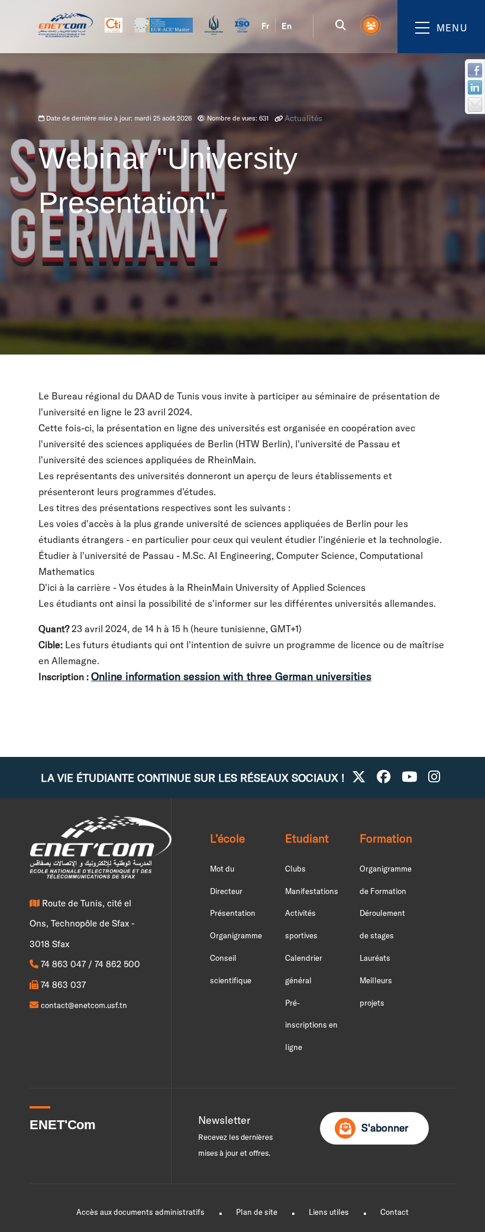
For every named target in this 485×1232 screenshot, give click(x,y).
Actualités (303, 118)
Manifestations (311, 891)
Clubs (295, 868)
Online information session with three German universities (231, 676)
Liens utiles (329, 1212)
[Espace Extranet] (371, 25)
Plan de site (256, 1212)
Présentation (233, 913)
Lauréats (375, 958)
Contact (394, 1212)
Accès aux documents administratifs (140, 1212)
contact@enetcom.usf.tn (84, 1005)
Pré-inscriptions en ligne (311, 1025)
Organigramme (236, 935)
